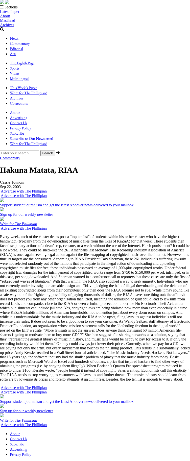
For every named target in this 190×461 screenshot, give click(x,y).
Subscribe (17, 133)
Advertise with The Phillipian (24, 191)
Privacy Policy (20, 128)
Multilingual (19, 78)
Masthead (7, 20)
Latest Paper (9, 11)
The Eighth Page (22, 63)
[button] (95, 7)
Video (14, 73)
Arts (13, 53)
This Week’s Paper (23, 87)
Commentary (20, 43)
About (5, 16)
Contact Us (18, 122)
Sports (14, 68)
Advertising (18, 117)
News (14, 38)
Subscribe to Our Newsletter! (31, 138)
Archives (7, 25)
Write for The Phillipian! (28, 93)
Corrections (19, 103)
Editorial (16, 48)
